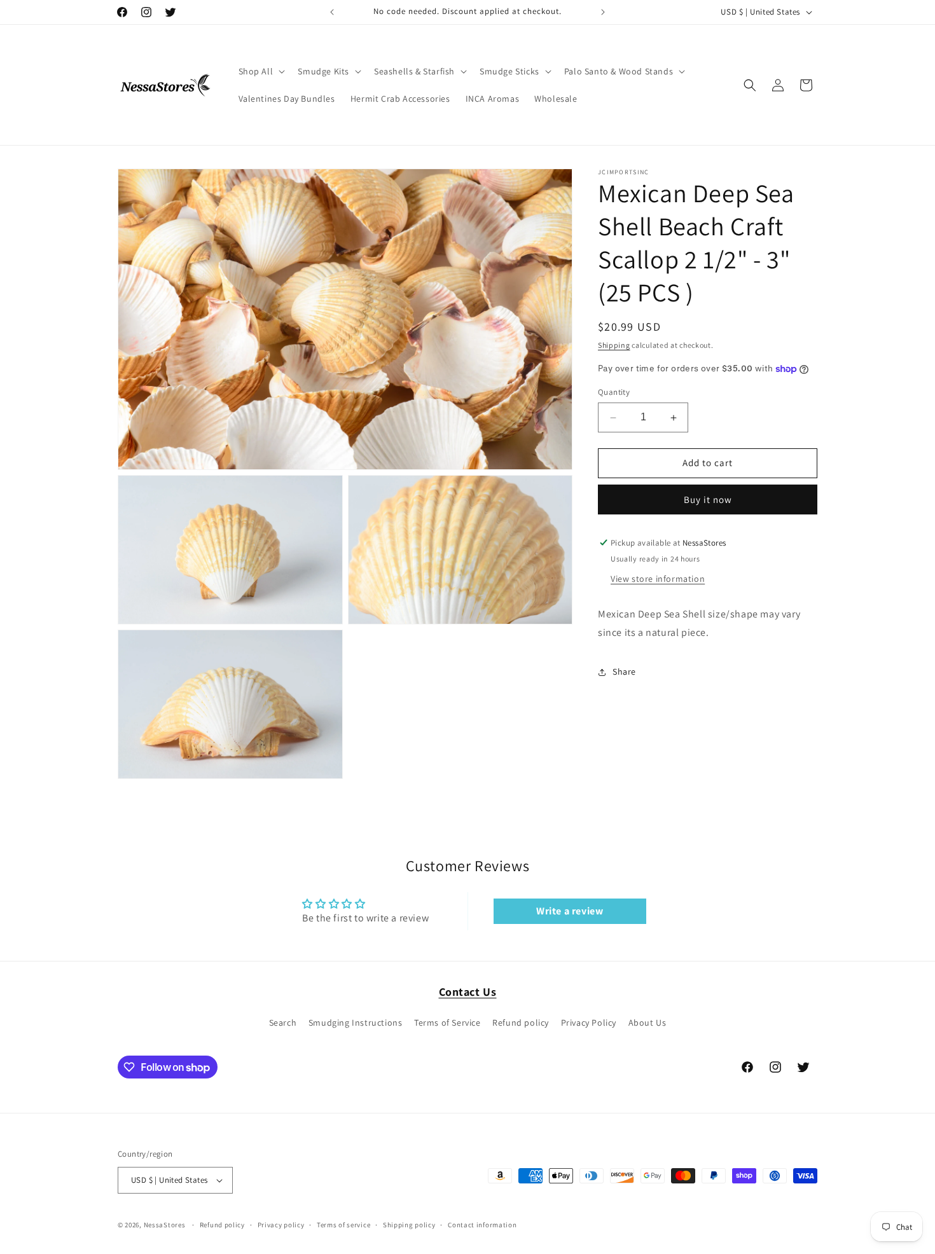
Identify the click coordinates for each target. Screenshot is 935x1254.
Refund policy (520, 1022)
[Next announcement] (603, 12)
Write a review (569, 911)
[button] (261, 71)
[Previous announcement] (332, 12)
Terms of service (343, 1224)
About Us (647, 1022)
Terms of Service (447, 1022)
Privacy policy (281, 1224)
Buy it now (708, 499)
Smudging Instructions (355, 1022)
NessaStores (165, 1224)
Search (283, 1022)
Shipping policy (409, 1224)
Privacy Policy (588, 1022)
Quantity (614, 392)
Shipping (614, 345)
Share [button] (624, 671)
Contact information (482, 1224)
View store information (658, 578)
